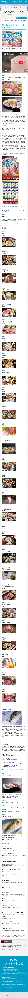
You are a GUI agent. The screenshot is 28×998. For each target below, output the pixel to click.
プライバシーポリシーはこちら (7, 987)
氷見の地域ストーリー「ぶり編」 (10, 738)
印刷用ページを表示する (20, 21)
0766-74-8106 (6, 980)
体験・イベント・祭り (12, 7)
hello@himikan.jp (11, 762)
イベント (18, 7)
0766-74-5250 (6, 970)
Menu (26, 2)
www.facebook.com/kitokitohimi (16, 763)
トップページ (4, 7)
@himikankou (14, 765)
